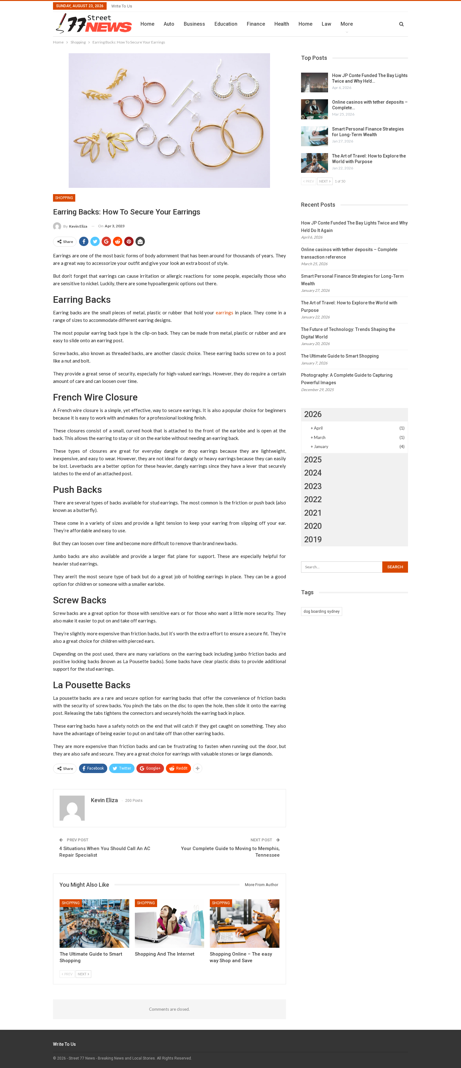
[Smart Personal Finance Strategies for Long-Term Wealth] (314, 136)
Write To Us (121, 6)
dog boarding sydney (322, 611)
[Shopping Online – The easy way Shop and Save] (244, 923)
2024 (313, 472)
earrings (224, 312)
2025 (313, 459)
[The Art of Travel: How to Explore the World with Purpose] (314, 163)
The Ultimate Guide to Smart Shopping (340, 356)
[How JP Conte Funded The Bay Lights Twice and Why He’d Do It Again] (314, 83)
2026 (313, 414)
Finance (256, 24)
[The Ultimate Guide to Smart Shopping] (94, 923)
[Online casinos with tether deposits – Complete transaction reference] (314, 109)
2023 (313, 486)
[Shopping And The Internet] (169, 923)
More (347, 24)
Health (281, 24)
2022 (313, 499)
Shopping (64, 198)
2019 (313, 539)
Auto (169, 24)
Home (147, 24)
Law (326, 24)
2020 (313, 526)
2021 (313, 513)
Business (194, 24)
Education (226, 24)
